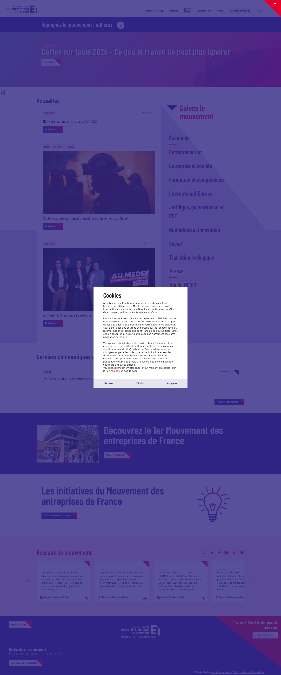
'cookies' (115, 370)
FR (275, 3)
